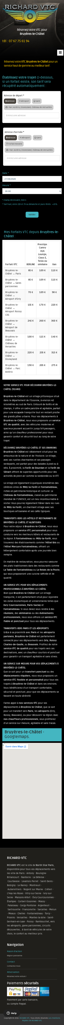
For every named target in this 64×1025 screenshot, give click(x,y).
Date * (5, 173)
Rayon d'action (14, 951)
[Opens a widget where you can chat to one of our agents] (11, 1013)
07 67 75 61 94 (19, 41)
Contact (11, 961)
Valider (32, 214)
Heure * (6, 185)
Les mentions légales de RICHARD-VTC (41, 1019)
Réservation (13, 972)
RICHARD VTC (25, 1018)
